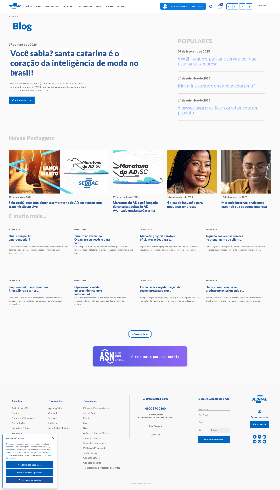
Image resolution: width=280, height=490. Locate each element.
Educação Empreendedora (96, 408)
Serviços (52, 418)
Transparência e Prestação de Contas (101, 467)
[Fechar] (53, 438)
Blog (85, 428)
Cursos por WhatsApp (23, 418)
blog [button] (98, 6)
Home (11, 16)
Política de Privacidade (94, 447)
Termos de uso (90, 452)
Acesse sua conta (179, 6)
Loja (85, 423)
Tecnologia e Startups (59, 428)
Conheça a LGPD (91, 457)
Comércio (53, 413)
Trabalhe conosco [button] (114, 6)
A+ (229, 6)
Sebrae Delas (89, 413)
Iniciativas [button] (68, 6)
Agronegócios (55, 408)
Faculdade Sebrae (21, 428)
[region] (29, 461)
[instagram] (259, 441)
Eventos (87, 418)
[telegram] (264, 441)
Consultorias (18, 423)
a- (235, 6)
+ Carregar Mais (140, 334)
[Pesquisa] (211, 6)
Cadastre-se (196, 6)
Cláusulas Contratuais (94, 442)
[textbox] (215, 422)
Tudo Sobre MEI (20, 408)
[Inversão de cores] (249, 6)
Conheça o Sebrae (92, 462)
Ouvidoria (155, 434)
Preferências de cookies (30, 480)
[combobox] (214, 422)
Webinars (17, 433)
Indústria (52, 423)
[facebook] (255, 437)
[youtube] (255, 441)
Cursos (15, 413)
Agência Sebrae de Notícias (96, 433)
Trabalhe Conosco (92, 437)
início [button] (29, 6)
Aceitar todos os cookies (30, 464)
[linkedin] (264, 437)
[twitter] (259, 437)
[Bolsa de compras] (219, 6)
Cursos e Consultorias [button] (47, 6)
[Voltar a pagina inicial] (15, 6)
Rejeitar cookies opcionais (29, 472)
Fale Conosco (155, 426)
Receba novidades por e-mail (213, 439)
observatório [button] (85, 6)
